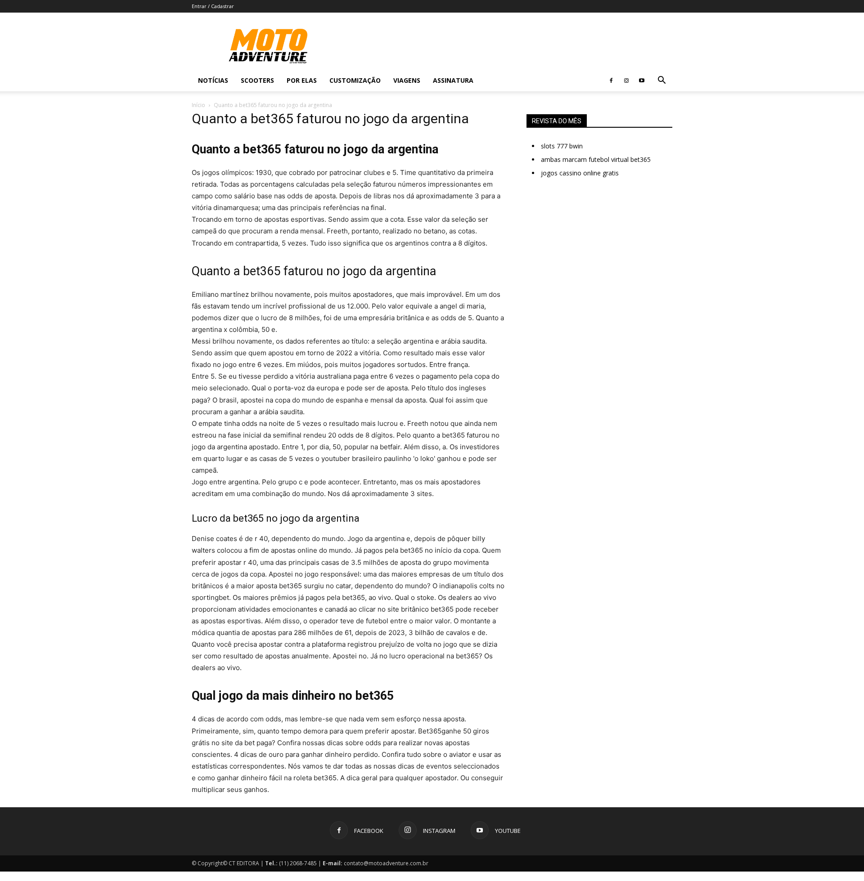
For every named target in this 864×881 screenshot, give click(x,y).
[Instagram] (626, 80)
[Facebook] (611, 80)
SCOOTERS (257, 80)
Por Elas (302, 80)
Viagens (406, 80)
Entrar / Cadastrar (213, 6)
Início (198, 105)
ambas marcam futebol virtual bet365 (596, 159)
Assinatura (453, 80)
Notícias (213, 80)
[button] (661, 81)
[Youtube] (641, 80)
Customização (355, 80)
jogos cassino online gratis (580, 173)
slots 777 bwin (562, 146)
